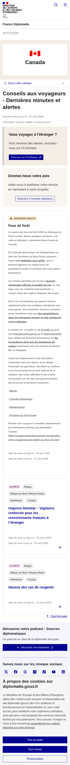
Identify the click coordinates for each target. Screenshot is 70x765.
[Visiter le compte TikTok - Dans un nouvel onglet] (44, 671)
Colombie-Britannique (20, 399)
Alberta (13, 390)
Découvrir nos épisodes (35, 647)
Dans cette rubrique (20, 83)
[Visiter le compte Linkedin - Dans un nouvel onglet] (63, 671)
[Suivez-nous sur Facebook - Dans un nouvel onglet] (15, 671)
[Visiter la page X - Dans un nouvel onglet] (6, 671)
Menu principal (65, 4)
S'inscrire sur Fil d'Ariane (24, 157)
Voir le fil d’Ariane (11, 33)
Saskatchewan (17, 407)
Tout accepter (35, 739)
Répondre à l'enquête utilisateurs (35, 198)
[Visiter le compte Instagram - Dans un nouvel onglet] (34, 671)
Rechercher (55, 4)
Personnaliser (35, 758)
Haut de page (58, 616)
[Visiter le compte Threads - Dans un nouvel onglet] (25, 671)
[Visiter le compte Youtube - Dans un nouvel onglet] (53, 671)
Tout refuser (35, 749)
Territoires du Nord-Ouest (23, 415)
